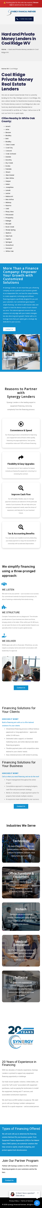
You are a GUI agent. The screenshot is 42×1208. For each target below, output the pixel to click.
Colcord (9, 151)
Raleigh (8, 221)
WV (8, 69)
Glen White (10, 178)
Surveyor (9, 248)
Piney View (10, 212)
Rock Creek (10, 227)
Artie (7, 129)
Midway (8, 202)
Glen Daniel (10, 175)
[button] (9, 329)
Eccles (8, 166)
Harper (8, 181)
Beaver (8, 132)
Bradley (8, 142)
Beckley (8, 135)
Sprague (9, 242)
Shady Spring (10, 230)
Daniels (8, 157)
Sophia (8, 239)
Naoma (8, 205)
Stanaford (9, 245)
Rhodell (8, 224)
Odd (7, 208)
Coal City (9, 148)
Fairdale (9, 169)
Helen (8, 184)
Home (4, 49)
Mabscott (9, 196)
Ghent (8, 172)
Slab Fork (9, 236)
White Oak (9, 251)
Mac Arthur (10, 199)
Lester (8, 193)
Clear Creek (10, 145)
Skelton (8, 233)
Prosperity (9, 218)
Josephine (9, 187)
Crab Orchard (11, 154)
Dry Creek (9, 163)
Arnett (8, 126)
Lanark (8, 190)
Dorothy (9, 160)
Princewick (9, 215)
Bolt (7, 138)
